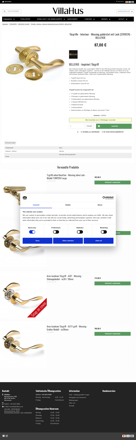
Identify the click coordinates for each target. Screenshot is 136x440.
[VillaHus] (68, 11)
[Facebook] (4, 436)
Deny (37, 241)
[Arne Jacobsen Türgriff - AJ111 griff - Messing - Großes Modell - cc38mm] (23, 344)
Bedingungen (73, 400)
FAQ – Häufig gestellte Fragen (79, 395)
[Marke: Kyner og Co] (74, 55)
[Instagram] (7, 436)
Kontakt (71, 406)
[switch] (56, 232)
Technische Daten (10, 143)
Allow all (98, 241)
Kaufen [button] (115, 126)
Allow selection (68, 241)
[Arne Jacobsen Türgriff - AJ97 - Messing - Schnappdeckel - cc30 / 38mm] (23, 294)
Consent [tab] (36, 205)
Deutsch (121, 1)
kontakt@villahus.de (16, 406)
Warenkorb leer (124, 11)
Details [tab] (68, 205)
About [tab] (100, 205)
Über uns (72, 403)
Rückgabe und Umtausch (77, 397)
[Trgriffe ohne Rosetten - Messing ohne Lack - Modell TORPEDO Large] (23, 193)
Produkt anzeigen (112, 182)
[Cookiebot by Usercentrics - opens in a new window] (104, 198)
